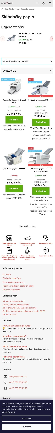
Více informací (8, 412)
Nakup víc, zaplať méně (14, 357)
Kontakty (7, 274)
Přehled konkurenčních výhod (16, 326)
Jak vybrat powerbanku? (13, 301)
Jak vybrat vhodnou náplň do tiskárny (19, 308)
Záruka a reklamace (11, 289)
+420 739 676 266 (18, 382)
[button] (52, 38)
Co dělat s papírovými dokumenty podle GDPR (24, 311)
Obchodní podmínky (12, 278)
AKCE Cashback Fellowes (15, 346)
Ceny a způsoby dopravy (14, 282)
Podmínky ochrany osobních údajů (18, 285)
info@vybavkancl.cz (18, 376)
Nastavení (26, 418)
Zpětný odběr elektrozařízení (16, 305)
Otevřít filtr (10, 71)
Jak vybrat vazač (10, 314)
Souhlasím (26, 426)
